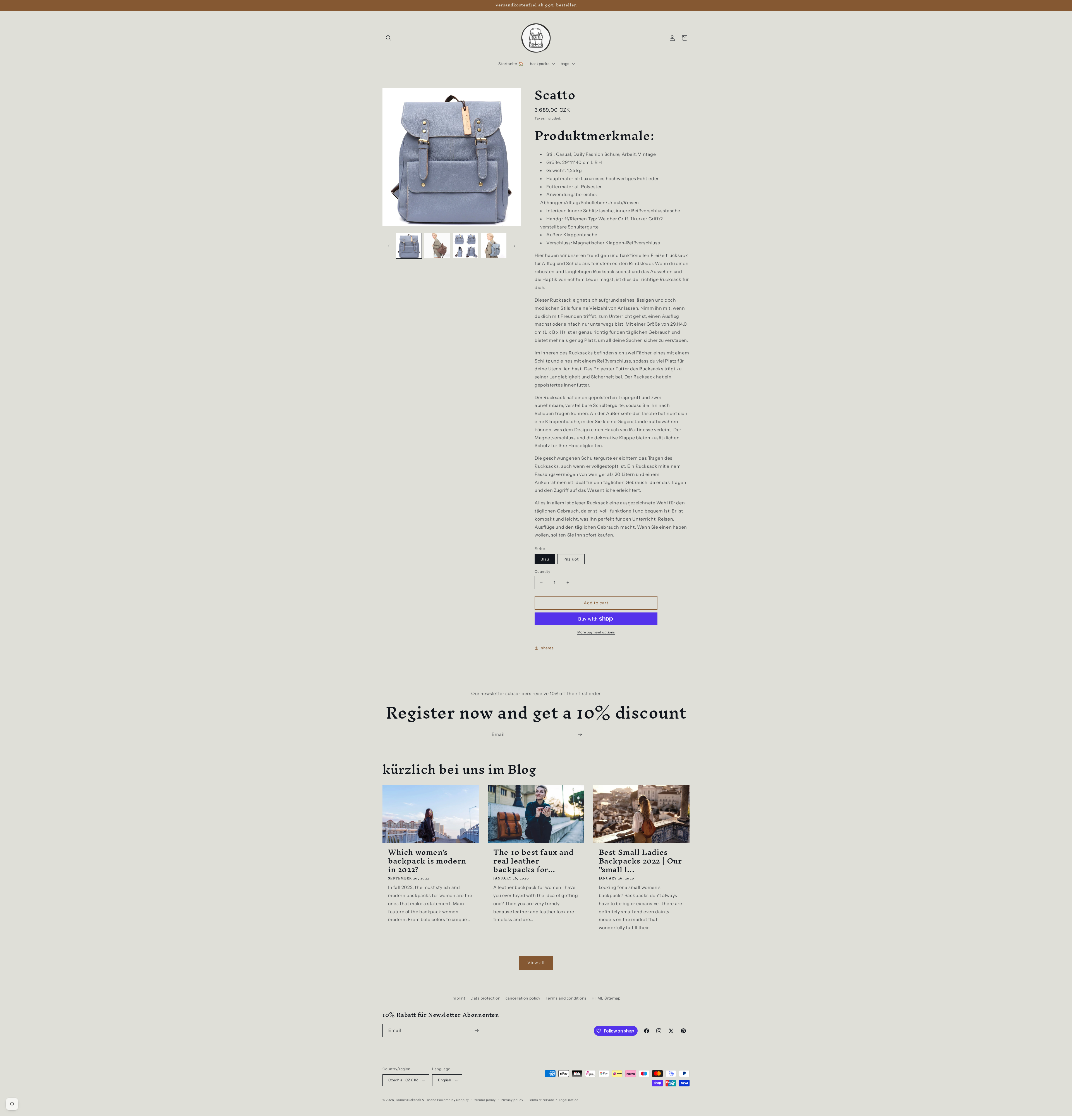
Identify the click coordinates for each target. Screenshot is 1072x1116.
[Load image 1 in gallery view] (409, 245)
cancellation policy (523, 998)
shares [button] (547, 647)
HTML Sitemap (606, 998)
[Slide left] (388, 246)
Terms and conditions (566, 998)
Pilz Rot (571, 559)
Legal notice (568, 1100)
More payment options (596, 632)
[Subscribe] (580, 734)
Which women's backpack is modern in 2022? (427, 861)
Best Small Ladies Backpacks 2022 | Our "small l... (640, 861)
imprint (458, 998)
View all (536, 962)
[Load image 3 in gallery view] (437, 245)
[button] (388, 38)
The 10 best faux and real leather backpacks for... (533, 861)
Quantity (542, 571)
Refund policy (485, 1100)
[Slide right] (514, 246)
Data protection (485, 998)
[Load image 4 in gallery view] (465, 245)
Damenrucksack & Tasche (416, 1100)
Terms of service (541, 1100)
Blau (544, 559)
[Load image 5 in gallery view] (493, 245)
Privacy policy (512, 1100)
